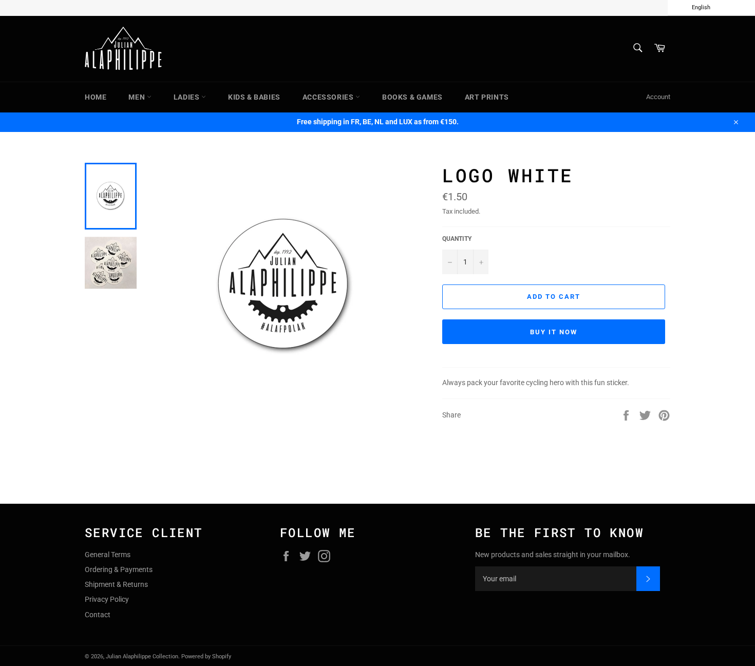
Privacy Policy (107, 599)
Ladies (187, 97)
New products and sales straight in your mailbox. (552, 554)
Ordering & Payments (119, 569)
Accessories (329, 97)
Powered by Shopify (206, 656)
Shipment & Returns (116, 584)
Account (658, 97)
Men (137, 97)
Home (95, 97)
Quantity (456, 238)
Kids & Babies (254, 97)
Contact (97, 615)
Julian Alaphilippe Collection (142, 656)
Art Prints (487, 97)
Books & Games (412, 97)
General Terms (107, 554)
